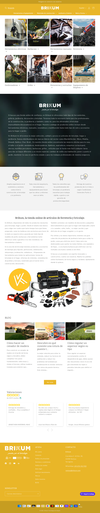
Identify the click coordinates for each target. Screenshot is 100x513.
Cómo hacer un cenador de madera (18, 344)
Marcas (37, 476)
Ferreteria (77, 49)
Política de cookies (41, 465)
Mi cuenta (38, 452)
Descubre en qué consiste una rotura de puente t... (50, 346)
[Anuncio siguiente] (94, 2)
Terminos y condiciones (42, 462)
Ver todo (50, 382)
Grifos (30, 85)
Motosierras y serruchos (61, 85)
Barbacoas (32, 49)
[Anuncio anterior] (5, 2)
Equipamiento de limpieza (80, 86)
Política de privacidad (42, 458)
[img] (51, 395)
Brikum (46, 510)
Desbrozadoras (11, 85)
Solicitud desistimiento (42, 472)
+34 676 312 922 (80, 466)
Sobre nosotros (40, 479)
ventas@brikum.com (73, 470)
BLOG (37, 482)
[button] (9, 8)
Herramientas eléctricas (15, 49)
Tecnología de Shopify (54, 510)
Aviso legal (38, 469)
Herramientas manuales (61, 49)
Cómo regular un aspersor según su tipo (77, 346)
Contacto (38, 455)
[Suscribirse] (38, 493)
